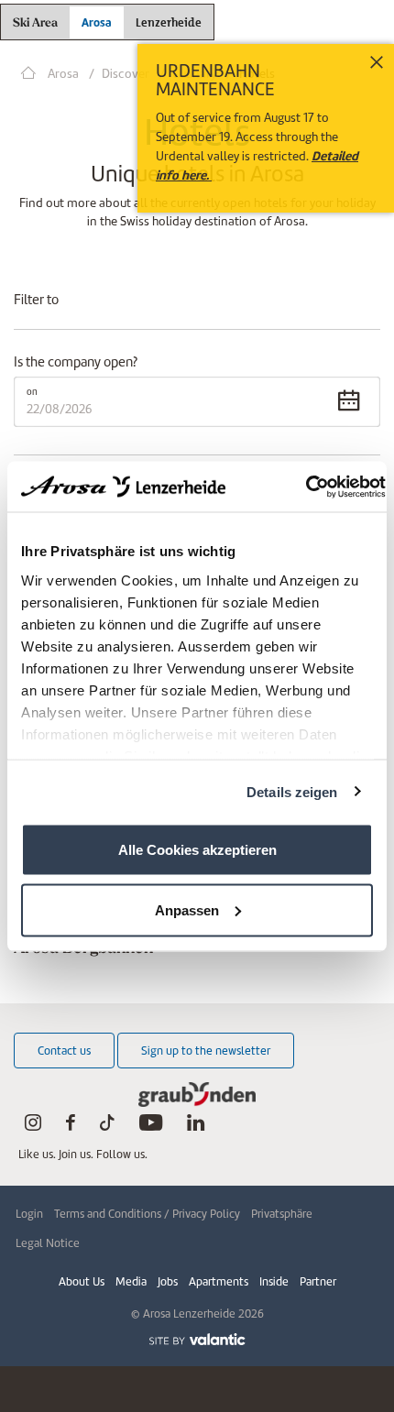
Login (29, 1213)
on (32, 392)
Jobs (168, 1281)
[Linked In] (195, 1126)
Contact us (64, 1050)
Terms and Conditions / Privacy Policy (147, 1213)
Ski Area (35, 23)
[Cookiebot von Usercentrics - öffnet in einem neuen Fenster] (305, 486)
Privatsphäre (281, 1213)
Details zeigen (291, 791)
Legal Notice (48, 1243)
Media (131, 1281)
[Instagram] (33, 1126)
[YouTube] (150, 1126)
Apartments (218, 1281)
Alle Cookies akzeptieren (197, 850)
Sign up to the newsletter (205, 1050)
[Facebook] (70, 1126)
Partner (318, 1281)
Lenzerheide (169, 20)
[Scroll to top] (363, 1329)
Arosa (97, 22)
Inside (274, 1281)
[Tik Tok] (107, 1126)
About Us (81, 1281)
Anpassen (187, 909)
